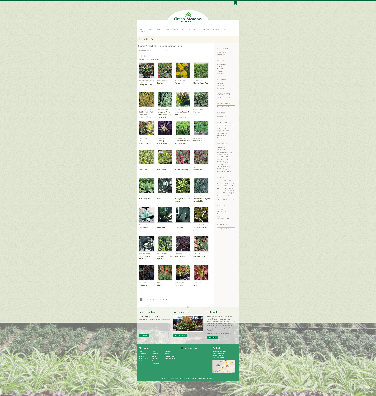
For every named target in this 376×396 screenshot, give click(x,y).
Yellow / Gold (221, 138)
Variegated (220, 135)
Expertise (192, 29)
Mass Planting (221, 159)
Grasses (219, 66)
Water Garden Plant (223, 171)
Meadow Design (222, 162)
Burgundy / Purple (222, 131)
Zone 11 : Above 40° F (224, 199)
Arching (219, 209)
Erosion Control (221, 154)
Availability (179, 29)
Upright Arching (221, 219)
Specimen (220, 164)
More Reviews (212, 337)
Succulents (220, 71)
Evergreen (220, 116)
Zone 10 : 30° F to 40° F (224, 195)
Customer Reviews (170, 356)
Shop (159, 29)
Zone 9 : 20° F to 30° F (224, 193)
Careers (141, 356)
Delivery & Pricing (170, 358)
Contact (143, 31)
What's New (220, 74)
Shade (219, 88)
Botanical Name (221, 52)
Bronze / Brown (221, 128)
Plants (167, 29)
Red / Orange (221, 133)
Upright (219, 216)
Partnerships (142, 353)
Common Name (221, 55)
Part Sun (219, 85)
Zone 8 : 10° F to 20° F (224, 190)
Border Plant (221, 150)
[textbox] (226, 229)
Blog (225, 29)
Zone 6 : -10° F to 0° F (223, 186)
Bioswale (220, 147)
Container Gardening (223, 152)
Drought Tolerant (222, 107)
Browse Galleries (180, 335)
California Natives (222, 97)
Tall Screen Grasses (223, 167)
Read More (144, 335)
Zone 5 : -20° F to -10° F (224, 183)
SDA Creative (212, 378)
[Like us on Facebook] (189, 348)
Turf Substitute (221, 169)
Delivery (216, 29)
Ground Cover (221, 157)
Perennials (220, 69)
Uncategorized (221, 64)
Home (142, 29)
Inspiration (204, 29)
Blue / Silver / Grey (223, 126)
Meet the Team (143, 358)
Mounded (220, 211)
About (150, 29)
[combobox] (226, 228)
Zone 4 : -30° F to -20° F (224, 181)
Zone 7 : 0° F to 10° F (223, 188)
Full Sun (219, 83)
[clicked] (166, 50)
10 (163, 299)
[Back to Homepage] (188, 17)
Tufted (219, 214)
